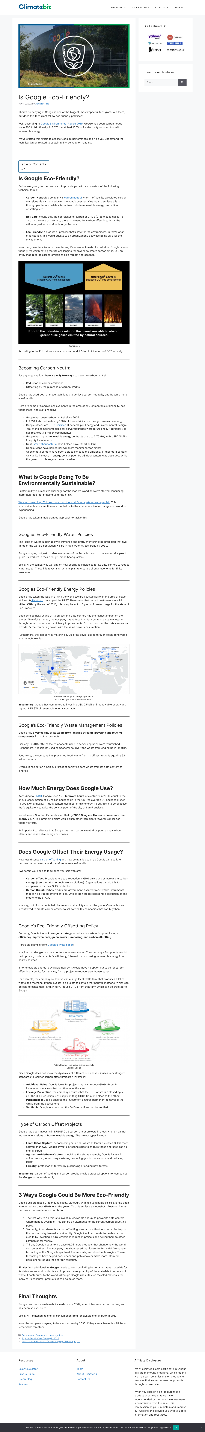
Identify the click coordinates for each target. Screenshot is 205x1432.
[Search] (182, 82)
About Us (160, 7)
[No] (201, 1427)
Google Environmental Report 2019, (62, 123)
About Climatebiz (87, 1374)
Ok (176, 1427)
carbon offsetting (50, 859)
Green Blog (25, 1379)
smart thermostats (44, 444)
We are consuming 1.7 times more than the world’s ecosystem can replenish (64, 502)
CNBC (38, 796)
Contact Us (83, 1379)
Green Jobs (41, 1335)
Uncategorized (56, 1335)
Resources (116, 7)
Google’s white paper (60, 944)
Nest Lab (37, 600)
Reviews (179, 7)
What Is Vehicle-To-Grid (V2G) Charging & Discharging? (51, 1341)
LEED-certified (57, 425)
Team (80, 1368)
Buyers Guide (26, 1374)
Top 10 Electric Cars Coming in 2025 (40, 1338)
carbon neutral (73, 197)
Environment (28, 1335)
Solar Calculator (140, 7)
